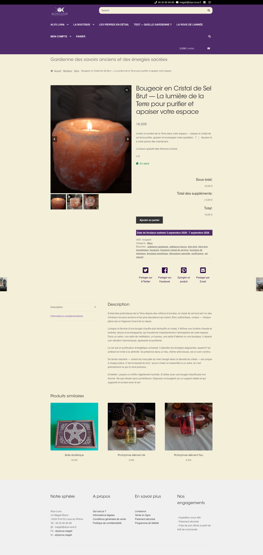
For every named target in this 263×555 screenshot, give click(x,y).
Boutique (67, 70)
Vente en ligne (143, 515)
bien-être (192, 246)
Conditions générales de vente (109, 519)
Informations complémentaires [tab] (67, 316)
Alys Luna (58, 24)
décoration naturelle (179, 253)
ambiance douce (178, 246)
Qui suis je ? (99, 511)
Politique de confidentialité (107, 523)
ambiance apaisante (157, 246)
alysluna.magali (63, 531)
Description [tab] (57, 307)
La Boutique (81, 24)
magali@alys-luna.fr (190, 2)
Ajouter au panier (150, 220)
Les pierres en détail (114, 24)
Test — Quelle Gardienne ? (153, 24)
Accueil (57, 70)
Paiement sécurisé (145, 519)
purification (197, 253)
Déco (76, 70)
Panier (80, 36)
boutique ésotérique (157, 253)
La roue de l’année (190, 24)
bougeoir (154, 249)
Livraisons (140, 511)
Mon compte (59, 36)
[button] (128, 139)
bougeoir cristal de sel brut (174, 249)
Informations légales (104, 515)
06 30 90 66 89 (166, 2)
